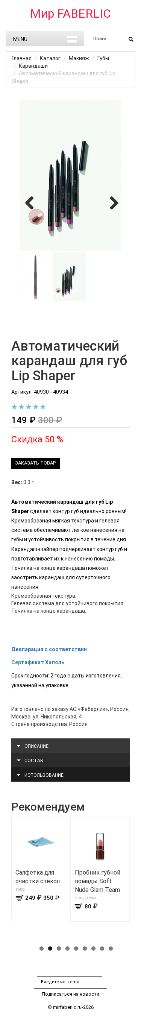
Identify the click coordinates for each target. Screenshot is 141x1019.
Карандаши (33, 66)
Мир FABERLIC (70, 13)
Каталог (50, 58)
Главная (22, 58)
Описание (36, 746)
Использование (44, 775)
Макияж (79, 58)
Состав (33, 760)
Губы (103, 58)
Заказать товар (35, 463)
